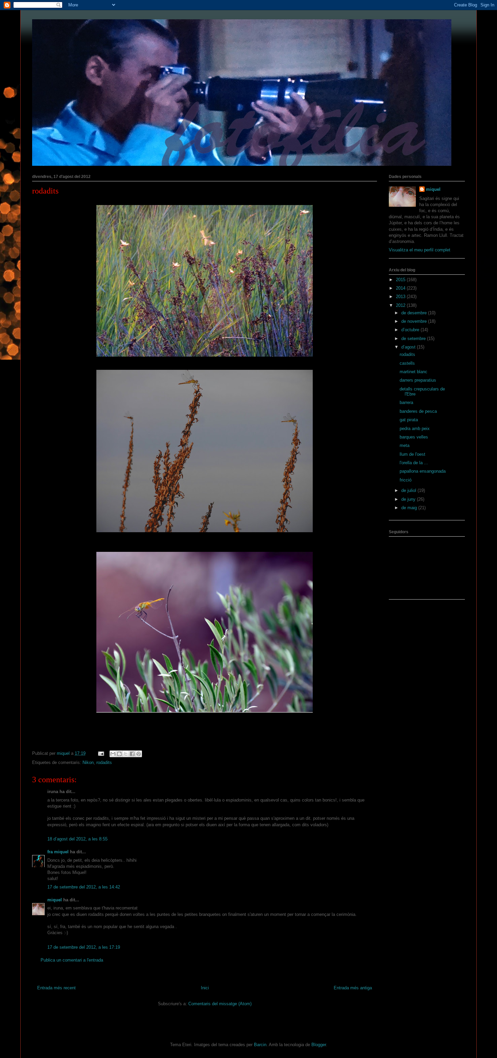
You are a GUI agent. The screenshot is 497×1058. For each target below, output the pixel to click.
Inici (205, 987)
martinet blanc (413, 371)
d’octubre (411, 329)
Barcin (260, 1044)
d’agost (409, 347)
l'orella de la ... (414, 462)
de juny (409, 499)
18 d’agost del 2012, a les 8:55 (77, 838)
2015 (401, 279)
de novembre (414, 321)
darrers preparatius (418, 380)
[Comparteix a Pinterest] (138, 753)
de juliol (409, 490)
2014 (401, 288)
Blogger (318, 1044)
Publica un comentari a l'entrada (72, 960)
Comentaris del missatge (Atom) (220, 1003)
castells (407, 363)
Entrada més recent (56, 987)
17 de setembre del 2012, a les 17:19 (83, 947)
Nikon (88, 762)
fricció (405, 479)
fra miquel (58, 851)
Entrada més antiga (353, 987)
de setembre (414, 338)
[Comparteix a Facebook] (132, 753)
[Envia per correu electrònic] (113, 753)
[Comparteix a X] (125, 753)
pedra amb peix (415, 428)
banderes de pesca (418, 411)
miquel (54, 899)
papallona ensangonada (423, 471)
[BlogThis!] (119, 753)
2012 (401, 305)
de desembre (414, 312)
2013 (401, 296)
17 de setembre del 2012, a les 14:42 (83, 887)
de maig (409, 507)
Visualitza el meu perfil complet (419, 249)
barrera (406, 402)
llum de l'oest (412, 454)
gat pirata (409, 419)
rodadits (45, 190)
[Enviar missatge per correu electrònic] (100, 753)
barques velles (414, 437)
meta (404, 445)
